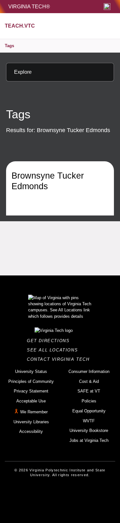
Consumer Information (88, 371)
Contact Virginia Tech (60, 359)
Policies (89, 401)
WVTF (89, 420)
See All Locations (54, 350)
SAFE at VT (88, 391)
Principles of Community (31, 381)
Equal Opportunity (89, 411)
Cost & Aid (89, 381)
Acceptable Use (31, 401)
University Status (31, 371)
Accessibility (31, 431)
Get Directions (50, 340)
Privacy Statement (31, 391)
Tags (9, 45)
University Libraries (31, 421)
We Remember (34, 411)
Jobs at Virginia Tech (88, 440)
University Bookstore (88, 430)
